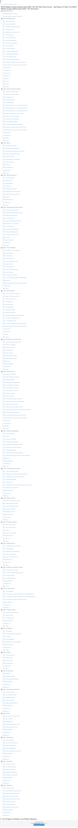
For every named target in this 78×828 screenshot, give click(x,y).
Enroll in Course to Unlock (39, 824)
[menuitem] (0, 2)
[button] (0, 1)
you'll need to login (43, 823)
